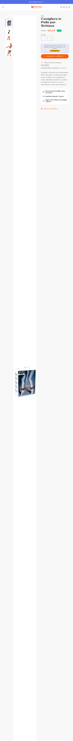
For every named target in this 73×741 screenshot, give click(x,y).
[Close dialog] (65, 350)
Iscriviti (52, 385)
